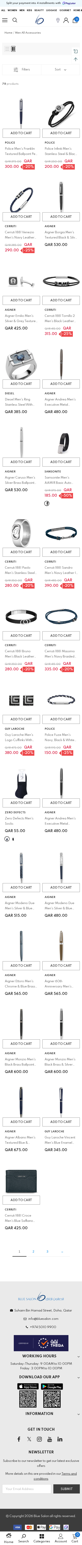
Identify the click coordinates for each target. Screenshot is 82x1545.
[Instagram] (39, 1439)
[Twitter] (29, 1439)
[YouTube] (50, 1439)
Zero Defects (15, 812)
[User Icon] (66, 20)
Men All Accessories (28, 33)
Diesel (9, 393)
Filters (26, 69)
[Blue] (7, 839)
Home (8, 33)
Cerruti (10, 226)
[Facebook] (19, 1439)
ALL (3, 10)
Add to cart (21, 133)
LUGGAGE (51, 10)
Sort (58, 69)
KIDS (29, 10)
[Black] (47, 503)
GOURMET (65, 10)
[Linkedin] (60, 1439)
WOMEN (12, 10)
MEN (21, 10)
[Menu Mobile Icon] (4, 20)
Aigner (50, 226)
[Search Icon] (19, 20)
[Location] (58, 20)
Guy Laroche (14, 729)
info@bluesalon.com (42, 1318)
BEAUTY (39, 10)
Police (10, 143)
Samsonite (53, 471)
